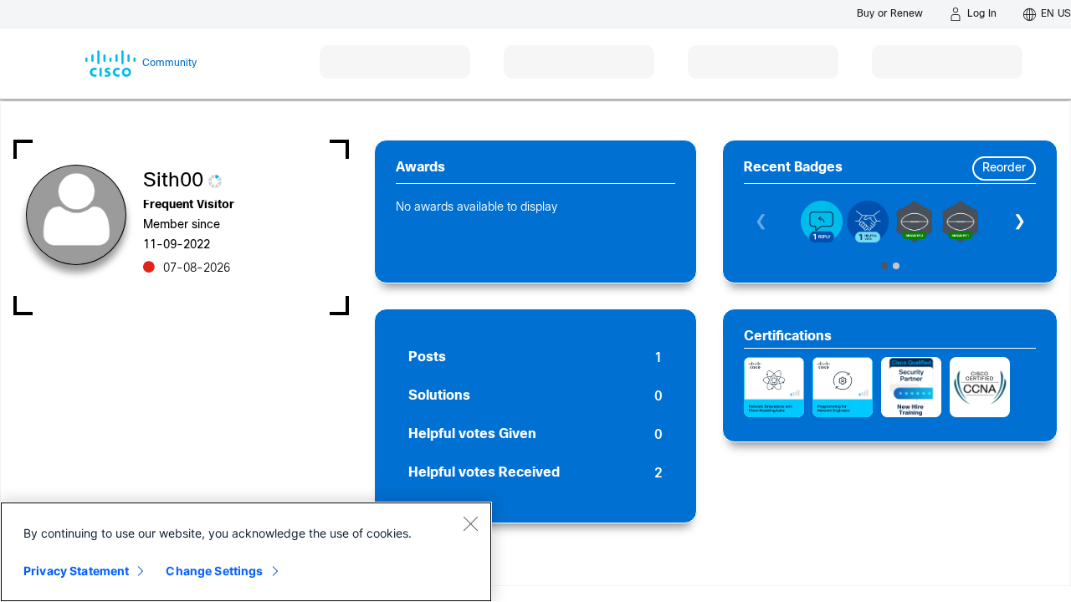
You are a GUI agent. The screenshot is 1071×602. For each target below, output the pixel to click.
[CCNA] (980, 387)
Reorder (1004, 168)
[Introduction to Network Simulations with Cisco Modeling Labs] (774, 387)
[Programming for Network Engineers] (842, 387)
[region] (246, 552)
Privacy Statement (76, 571)
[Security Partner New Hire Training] (911, 387)
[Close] (470, 523)
